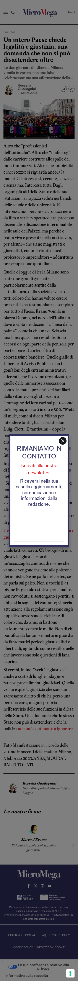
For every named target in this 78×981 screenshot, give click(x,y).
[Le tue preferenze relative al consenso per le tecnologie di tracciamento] (70, 973)
